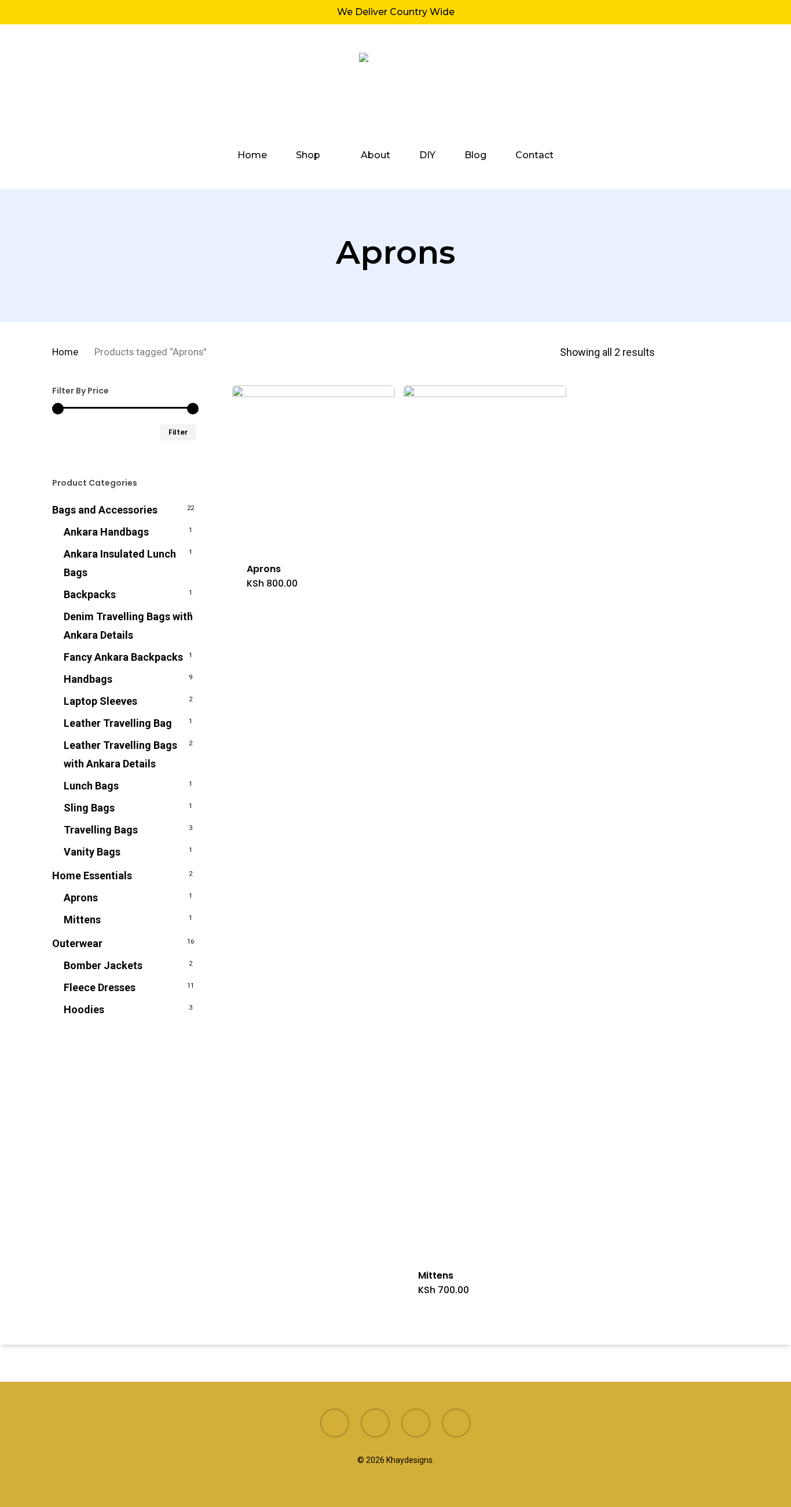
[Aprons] (313, 466)
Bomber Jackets (103, 965)
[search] (673, 88)
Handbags (88, 679)
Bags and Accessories (105, 510)
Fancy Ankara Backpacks (123, 657)
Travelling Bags (101, 830)
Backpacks (90, 594)
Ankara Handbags (106, 532)
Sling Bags (89, 808)
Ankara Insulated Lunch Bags (120, 563)
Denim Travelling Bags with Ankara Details (128, 625)
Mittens (82, 919)
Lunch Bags (91, 786)
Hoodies (84, 1009)
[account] (703, 88)
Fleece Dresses (100, 987)
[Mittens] (485, 820)
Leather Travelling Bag (118, 723)
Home (65, 352)
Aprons (81, 897)
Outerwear (77, 943)
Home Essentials (92, 875)
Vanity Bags (92, 852)
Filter (178, 432)
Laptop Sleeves (100, 701)
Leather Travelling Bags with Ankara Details (120, 754)
